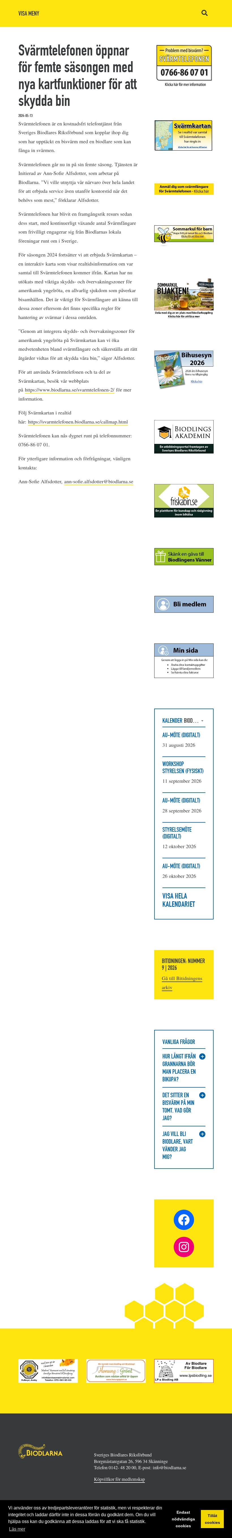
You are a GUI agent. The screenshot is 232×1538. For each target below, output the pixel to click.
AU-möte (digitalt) (181, 735)
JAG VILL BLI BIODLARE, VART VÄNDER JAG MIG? (177, 1145)
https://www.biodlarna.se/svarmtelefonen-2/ (69, 389)
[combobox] (194, 721)
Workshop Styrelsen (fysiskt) (183, 767)
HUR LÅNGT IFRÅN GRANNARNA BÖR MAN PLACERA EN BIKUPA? (179, 1068)
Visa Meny (28, 13)
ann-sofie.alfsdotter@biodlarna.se (98, 481)
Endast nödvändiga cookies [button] (183, 1519)
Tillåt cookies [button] (212, 1519)
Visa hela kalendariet (178, 900)
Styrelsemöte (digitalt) (177, 833)
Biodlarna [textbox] (194, 720)
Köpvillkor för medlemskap (119, 1479)
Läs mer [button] (17, 1529)
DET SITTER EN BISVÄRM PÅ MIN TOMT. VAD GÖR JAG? (178, 1106)
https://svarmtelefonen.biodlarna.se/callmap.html (78, 421)
